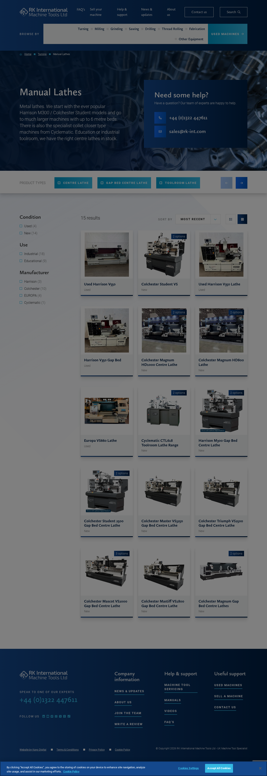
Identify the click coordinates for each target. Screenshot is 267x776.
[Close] (260, 768)
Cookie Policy (71, 771)
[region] (133, 768)
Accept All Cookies (218, 768)
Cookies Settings (188, 768)
